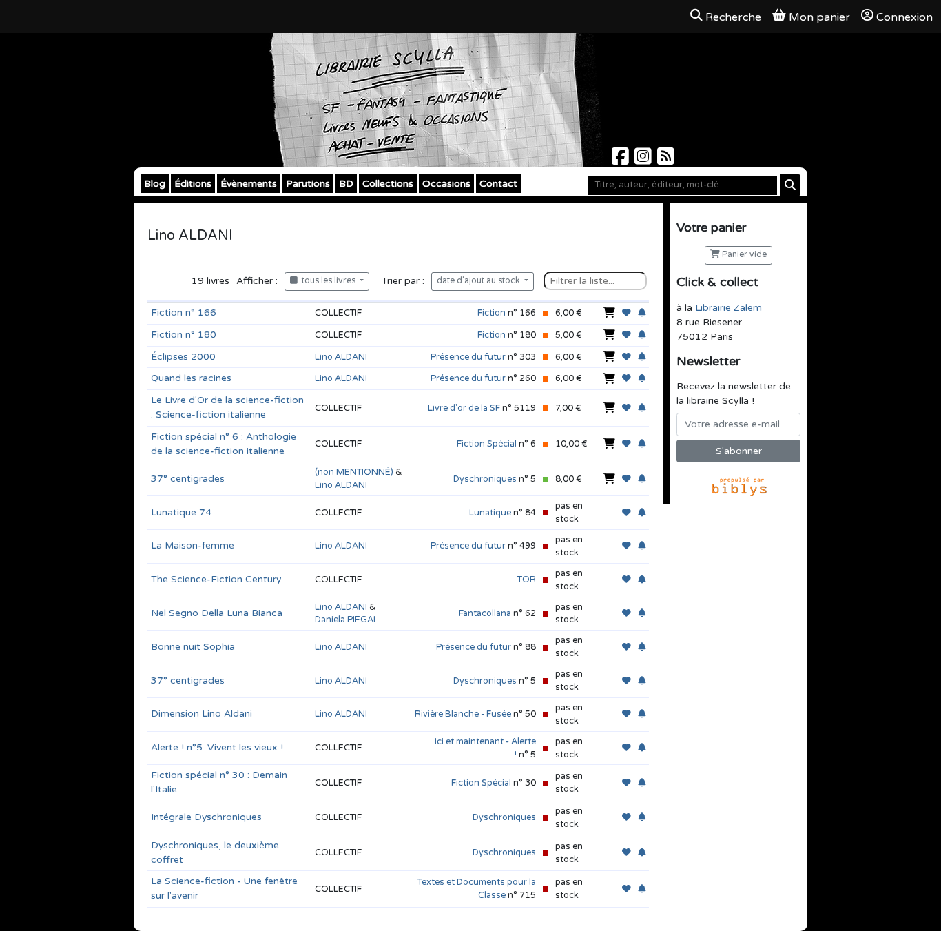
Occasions (446, 184)
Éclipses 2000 (183, 356)
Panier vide (743, 254)
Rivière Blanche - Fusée (463, 713)
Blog (154, 184)
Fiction (491, 312)
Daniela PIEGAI (345, 619)
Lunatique (490, 512)
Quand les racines (191, 378)
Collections (387, 184)
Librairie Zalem (728, 308)
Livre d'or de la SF (464, 407)
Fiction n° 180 (183, 334)
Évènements (248, 184)
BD (346, 184)
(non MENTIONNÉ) (354, 472)
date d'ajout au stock (479, 281)
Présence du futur (468, 356)
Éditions (192, 184)
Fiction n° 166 (183, 312)
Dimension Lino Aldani (201, 713)
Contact (498, 184)
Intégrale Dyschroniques (206, 817)
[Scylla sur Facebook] (621, 160)
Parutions (308, 184)
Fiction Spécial (487, 443)
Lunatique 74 (181, 512)
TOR (526, 579)
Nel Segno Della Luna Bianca (216, 613)
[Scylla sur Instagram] (644, 160)
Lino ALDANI (341, 356)
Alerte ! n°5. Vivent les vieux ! (217, 747)
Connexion (904, 17)
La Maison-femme (192, 545)
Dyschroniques (485, 478)
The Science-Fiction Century (216, 579)
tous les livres (328, 281)
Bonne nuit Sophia (193, 647)
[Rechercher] (790, 185)
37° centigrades (188, 478)
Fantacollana (485, 613)
